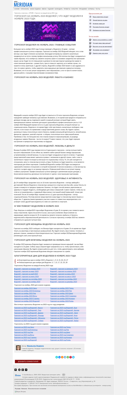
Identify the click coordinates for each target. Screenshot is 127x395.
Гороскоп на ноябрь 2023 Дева (61, 293)
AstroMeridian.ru (28, 374)
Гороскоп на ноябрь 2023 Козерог (62, 298)
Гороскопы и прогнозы (21, 13)
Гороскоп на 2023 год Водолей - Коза (63, 315)
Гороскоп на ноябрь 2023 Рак (61, 291)
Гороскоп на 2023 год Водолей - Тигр (27, 310)
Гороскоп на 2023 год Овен (24, 327)
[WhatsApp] (68, 357)
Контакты (24, 388)
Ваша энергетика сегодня (100, 17)
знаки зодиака (35, 9)
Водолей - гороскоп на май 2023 (26, 274)
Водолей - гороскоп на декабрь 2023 (63, 282)
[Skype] (73, 357)
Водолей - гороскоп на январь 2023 (27, 269)
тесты (98, 9)
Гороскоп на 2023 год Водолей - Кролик (64, 310)
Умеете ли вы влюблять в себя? (102, 40)
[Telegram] (65, 357)
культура (74, 9)
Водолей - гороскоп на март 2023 (26, 271)
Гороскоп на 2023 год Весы (24, 335)
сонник (17, 9)
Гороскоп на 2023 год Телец (60, 327)
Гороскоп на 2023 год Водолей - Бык (63, 308)
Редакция (17, 388)
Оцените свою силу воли (100, 53)
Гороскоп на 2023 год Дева (60, 332)
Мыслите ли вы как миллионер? (102, 46)
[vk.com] (15, 371)
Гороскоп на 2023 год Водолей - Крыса (28, 308)
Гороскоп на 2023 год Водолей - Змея (64, 313)
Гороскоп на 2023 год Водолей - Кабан (64, 321)
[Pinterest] (70, 357)
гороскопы (25, 9)
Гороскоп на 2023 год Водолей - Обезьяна (29, 318)
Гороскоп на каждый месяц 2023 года (46, 13)
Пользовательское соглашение (37, 388)
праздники (83, 9)
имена (44, 9)
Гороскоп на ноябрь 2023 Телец (62, 288)
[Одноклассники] (62, 357)
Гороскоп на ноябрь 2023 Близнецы (27, 291)
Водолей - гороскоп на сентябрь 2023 (28, 279)
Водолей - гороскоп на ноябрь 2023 (27, 282)
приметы (67, 9)
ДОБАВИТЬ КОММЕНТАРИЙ (28, 361)
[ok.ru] (22, 371)
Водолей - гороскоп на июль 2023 (26, 276)
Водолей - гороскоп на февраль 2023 (64, 269)
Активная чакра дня (99, 23)
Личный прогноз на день (100, 20)
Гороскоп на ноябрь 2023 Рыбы (62, 301)
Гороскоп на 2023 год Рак (59, 330)
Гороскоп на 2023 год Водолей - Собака (28, 321)
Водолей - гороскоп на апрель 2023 (63, 271)
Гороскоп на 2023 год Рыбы (60, 340)
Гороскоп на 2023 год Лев (23, 332)
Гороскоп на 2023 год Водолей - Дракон (28, 313)
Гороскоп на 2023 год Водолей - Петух (64, 318)
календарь (59, 9)
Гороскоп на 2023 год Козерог (61, 337)
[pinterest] (19, 371)
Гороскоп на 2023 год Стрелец (25, 337)
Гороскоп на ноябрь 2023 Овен (25, 288)
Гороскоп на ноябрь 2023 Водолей (26, 301)
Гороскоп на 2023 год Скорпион (62, 335)
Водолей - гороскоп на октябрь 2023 (63, 279)
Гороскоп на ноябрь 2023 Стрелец (26, 298)
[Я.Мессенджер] (56, 357)
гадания (51, 9)
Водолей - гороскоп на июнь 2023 (62, 274)
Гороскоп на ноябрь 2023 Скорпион (63, 296)
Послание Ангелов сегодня (101, 27)
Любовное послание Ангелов (101, 30)
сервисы (91, 9)
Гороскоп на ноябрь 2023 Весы (25, 296)
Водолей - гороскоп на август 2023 (63, 276)
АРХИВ (31, 13)
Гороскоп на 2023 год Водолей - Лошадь (29, 315)
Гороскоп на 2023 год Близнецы (26, 330)
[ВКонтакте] (59, 357)
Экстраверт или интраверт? (101, 50)
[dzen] (26, 371)
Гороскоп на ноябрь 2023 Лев (25, 293)
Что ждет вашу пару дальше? (102, 43)
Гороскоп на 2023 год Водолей (25, 340)
